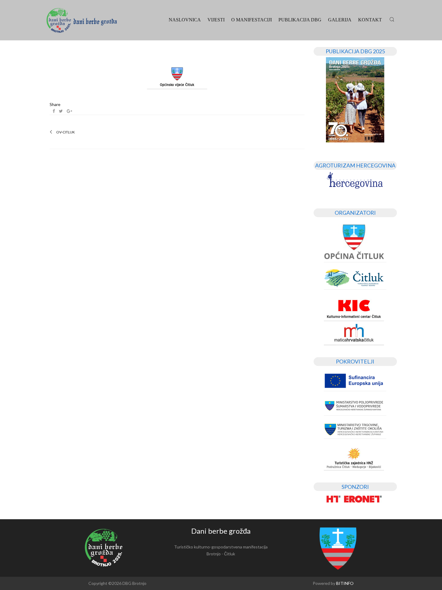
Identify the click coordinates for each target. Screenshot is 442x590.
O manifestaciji (251, 19)
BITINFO (345, 583)
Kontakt (370, 19)
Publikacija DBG (299, 19)
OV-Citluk (65, 132)
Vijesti (216, 19)
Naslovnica (185, 19)
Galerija (339, 19)
